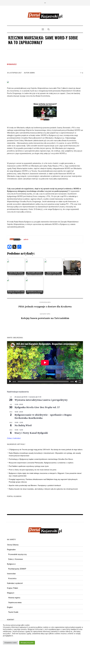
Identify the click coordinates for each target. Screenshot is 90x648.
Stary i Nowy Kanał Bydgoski (31, 433)
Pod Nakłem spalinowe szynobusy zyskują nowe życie (29, 466)
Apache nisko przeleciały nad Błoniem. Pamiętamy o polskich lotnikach (35, 485)
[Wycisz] (76, 381)
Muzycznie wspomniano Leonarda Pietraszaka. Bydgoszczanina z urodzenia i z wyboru (41, 463)
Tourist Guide (13, 612)
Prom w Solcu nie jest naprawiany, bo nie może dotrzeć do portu (32, 470)
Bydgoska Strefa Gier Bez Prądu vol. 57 (37, 407)
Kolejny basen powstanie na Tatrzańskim (45, 318)
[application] (45, 362)
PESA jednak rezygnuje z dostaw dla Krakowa (45, 306)
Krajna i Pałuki (12, 588)
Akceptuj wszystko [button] (27, 643)
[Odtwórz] (10, 381)
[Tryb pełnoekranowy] (80, 381)
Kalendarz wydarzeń (15, 583)
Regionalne (11, 550)
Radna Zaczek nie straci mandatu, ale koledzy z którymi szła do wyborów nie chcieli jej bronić (43, 489)
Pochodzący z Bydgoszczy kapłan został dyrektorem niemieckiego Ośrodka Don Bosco (41, 459)
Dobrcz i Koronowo (15, 559)
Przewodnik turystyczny (17, 554)
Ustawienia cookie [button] (10, 643)
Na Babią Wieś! (23, 425)
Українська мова (14, 602)
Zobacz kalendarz (14, 438)
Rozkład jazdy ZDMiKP (17, 569)
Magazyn (10, 593)
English (10, 607)
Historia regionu (14, 598)
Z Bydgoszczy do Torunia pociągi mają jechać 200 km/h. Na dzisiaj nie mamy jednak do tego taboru (45, 449)
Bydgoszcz (12, 64)
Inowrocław (11, 574)
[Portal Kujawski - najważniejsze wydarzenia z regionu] (45, 15)
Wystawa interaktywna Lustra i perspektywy (41, 400)
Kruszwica (12, 578)
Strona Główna (12, 545)
